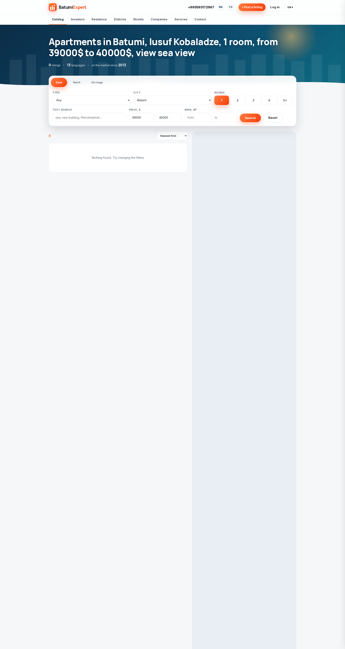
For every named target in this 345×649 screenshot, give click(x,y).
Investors (77, 19)
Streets (138, 19)
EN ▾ (290, 7)
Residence (99, 19)
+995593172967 (201, 7)
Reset (272, 118)
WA (221, 7)
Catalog (58, 19)
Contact (200, 19)
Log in (275, 7)
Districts (120, 19)
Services (180, 19)
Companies (159, 19)
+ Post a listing (252, 7)
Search (250, 118)
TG (230, 7)
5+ (285, 100)
